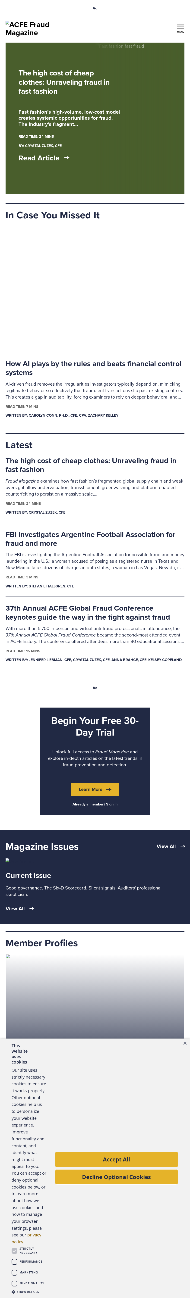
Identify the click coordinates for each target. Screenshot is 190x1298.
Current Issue (28, 875)
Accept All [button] (116, 1159)
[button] (29, 1292)
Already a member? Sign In (95, 804)
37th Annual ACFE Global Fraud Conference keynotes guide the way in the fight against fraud (88, 612)
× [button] (185, 1043)
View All (166, 846)
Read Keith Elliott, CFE (28, 958)
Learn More (90, 789)
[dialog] (95, 1168)
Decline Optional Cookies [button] (116, 1177)
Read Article (39, 158)
